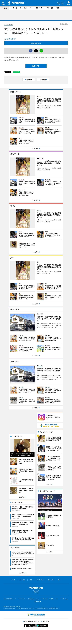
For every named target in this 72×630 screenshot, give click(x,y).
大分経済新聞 (16, 3)
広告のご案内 (38, 601)
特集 (57, 8)
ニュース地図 (8, 24)
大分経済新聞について (10, 599)
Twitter (62, 3)
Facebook (58, 3)
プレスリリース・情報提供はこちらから (29, 599)
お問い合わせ (65, 599)
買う (31, 8)
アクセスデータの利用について (50, 599)
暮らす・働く (40, 8)
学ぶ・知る (50, 8)
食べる (15, 8)
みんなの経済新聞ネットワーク (36, 615)
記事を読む (36, 66)
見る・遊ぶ (23, 8)
